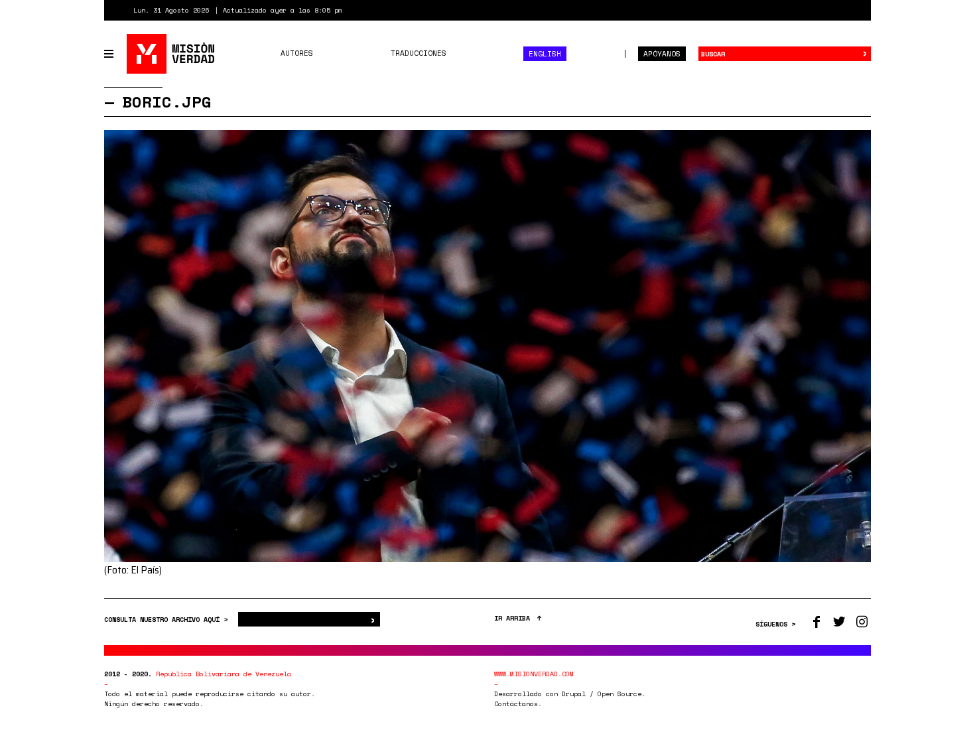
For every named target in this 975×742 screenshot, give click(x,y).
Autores (297, 53)
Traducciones (418, 53)
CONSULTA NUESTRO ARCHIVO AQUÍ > (167, 620)
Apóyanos (662, 53)
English (545, 53)
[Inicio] (171, 54)
